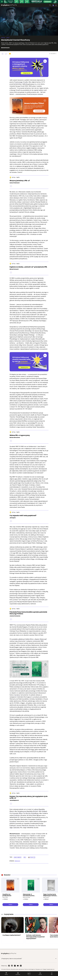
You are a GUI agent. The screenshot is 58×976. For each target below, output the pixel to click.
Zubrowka (16, 827)
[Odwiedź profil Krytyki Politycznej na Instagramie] (12, 966)
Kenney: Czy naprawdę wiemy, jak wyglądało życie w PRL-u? (29, 797)
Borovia (28, 813)
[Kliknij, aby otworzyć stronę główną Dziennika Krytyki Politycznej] (29, 974)
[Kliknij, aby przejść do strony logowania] (56, 5)
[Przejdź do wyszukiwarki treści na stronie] (50, 5)
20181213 (17, 861)
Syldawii (44, 811)
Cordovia (16, 815)
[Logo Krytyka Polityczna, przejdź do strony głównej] (9, 5)
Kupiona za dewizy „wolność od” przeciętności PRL (28, 267)
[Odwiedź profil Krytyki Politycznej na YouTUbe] (18, 966)
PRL (25, 857)
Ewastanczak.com (50, 969)
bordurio (17, 695)
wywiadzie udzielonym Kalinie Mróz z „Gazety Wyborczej (28, 639)
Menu (52, 974)
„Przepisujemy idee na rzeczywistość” (11, 958)
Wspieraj (6, 974)
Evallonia (38, 819)
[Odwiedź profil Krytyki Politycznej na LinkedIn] (21, 966)
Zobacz (10, 904)
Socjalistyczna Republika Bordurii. (28, 811)
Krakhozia (13, 825)
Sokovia (43, 825)
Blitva (20, 813)
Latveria (18, 825)
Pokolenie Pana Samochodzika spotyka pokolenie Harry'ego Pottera (28, 613)
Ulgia (11, 827)
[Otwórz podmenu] (56, 958)
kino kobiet (17, 857)
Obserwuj (40, 974)
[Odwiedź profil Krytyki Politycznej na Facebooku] (9, 966)
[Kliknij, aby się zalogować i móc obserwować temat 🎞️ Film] (34, 857)
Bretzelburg (34, 813)
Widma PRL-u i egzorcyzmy (20, 435)
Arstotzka (15, 813)
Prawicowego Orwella (21, 82)
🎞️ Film (30, 857)
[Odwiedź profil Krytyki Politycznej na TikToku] (15, 966)
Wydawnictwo (18, 974)
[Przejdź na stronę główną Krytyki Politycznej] (8, 953)
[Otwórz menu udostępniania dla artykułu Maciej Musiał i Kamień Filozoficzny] (6, 54)
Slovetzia (32, 825)
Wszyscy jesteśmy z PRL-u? (20, 181)
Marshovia (25, 825)
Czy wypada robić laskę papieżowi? (23, 515)
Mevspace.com (38, 969)
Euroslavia (13, 821)
